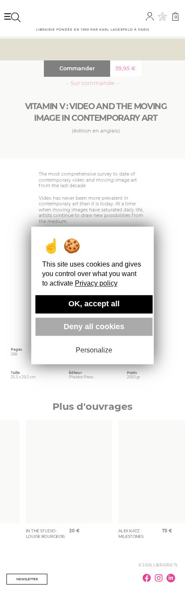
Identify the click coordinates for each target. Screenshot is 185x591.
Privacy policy (96, 283)
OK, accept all (94, 304)
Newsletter (27, 579)
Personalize (94, 350)
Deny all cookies (94, 326)
